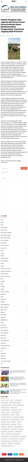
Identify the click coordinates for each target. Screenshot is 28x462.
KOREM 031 (3, 299)
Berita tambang (4, 240)
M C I (14, 460)
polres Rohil (3, 335)
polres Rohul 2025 (5, 340)
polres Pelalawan (5, 333)
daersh (2, 263)
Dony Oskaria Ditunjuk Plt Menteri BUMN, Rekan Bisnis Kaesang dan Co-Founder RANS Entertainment (18, 378)
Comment (11, 35)
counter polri (4, 248)
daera (2, 250)
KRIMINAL (3, 302)
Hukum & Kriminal (5, 291)
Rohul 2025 (3, 353)
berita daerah (4, 227)
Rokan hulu (3, 358)
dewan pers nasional (5, 268)
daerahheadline (4, 261)
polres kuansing (4, 330)
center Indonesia (5, 245)
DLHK (2, 279)
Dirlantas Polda (4, 273)
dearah (2, 266)
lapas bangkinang (5, 304)
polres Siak (3, 343)
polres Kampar (4, 327)
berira (2, 219)
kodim (2, 297)
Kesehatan (3, 294)
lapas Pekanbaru (4, 307)
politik (2, 322)
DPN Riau (3, 281)
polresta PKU (4, 348)
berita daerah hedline (6, 235)
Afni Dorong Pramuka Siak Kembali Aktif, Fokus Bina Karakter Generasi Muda (17, 372)
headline (3, 286)
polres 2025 (3, 325)
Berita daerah (4, 230)
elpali (2, 284)
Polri (2, 351)
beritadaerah (4, 243)
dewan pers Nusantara (6, 271)
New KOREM (3, 315)
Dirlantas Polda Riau (5, 276)
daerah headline (4, 258)
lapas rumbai (4, 309)
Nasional (3, 312)
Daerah (2, 255)
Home (2, 16)
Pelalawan (3, 317)
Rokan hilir (3, 356)
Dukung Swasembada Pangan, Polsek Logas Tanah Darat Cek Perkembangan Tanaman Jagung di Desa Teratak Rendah (18, 391)
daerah (2, 253)
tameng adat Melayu (6, 361)
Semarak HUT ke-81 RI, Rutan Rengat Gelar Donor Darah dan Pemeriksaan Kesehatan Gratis (18, 384)
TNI (1, 363)
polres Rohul (3, 338)
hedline (2, 289)
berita (2, 222)
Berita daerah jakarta (6, 237)
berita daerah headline (6, 232)
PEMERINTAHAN (4, 320)
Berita (2, 225)
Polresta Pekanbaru (5, 345)
